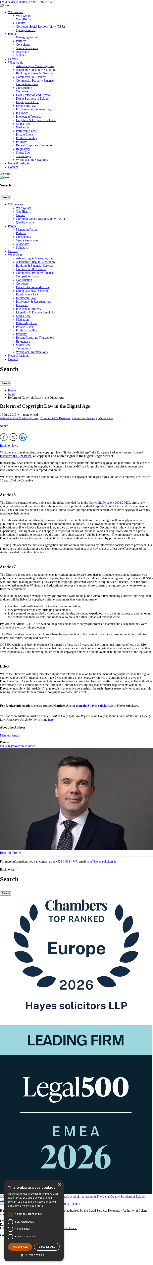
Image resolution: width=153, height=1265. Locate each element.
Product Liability (26, 138)
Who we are (15, 12)
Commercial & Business (31, 77)
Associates (22, 51)
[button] (34, 1255)
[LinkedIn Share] (23, 437)
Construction (24, 87)
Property (21, 141)
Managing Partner (27, 37)
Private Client (24, 134)
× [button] (59, 1184)
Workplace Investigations (32, 159)
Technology (23, 156)
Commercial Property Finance (35, 80)
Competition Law (27, 84)
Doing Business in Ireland (32, 98)
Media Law (23, 123)
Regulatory (23, 149)
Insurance (22, 113)
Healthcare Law (26, 105)
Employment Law (27, 102)
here (51, 719)
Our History (23, 19)
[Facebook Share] (4, 437)
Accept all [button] (20, 1246)
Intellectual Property (28, 116)
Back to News (9, 445)
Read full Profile (10, 852)
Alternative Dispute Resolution (35, 69)
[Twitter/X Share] (13, 437)
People (12, 33)
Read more (36, 1205)
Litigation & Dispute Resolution (36, 120)
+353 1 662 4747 (41, 1)
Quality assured (25, 30)
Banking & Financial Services (35, 73)
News (11, 394)
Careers (13, 59)
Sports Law (23, 152)
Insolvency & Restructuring (33, 109)
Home (12, 390)
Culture (20, 23)
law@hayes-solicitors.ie (15, 1)
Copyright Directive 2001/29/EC (109, 502)
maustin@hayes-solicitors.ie (94, 705)
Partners (21, 41)
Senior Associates (27, 48)
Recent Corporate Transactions (35, 145)
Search (6, 197)
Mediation (22, 127)
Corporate (22, 91)
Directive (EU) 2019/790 (16, 456)
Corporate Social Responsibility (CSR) (40, 26)
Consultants (23, 44)
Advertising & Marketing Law (35, 66)
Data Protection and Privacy (33, 95)
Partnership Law (26, 131)
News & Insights (18, 163)
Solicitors (22, 55)
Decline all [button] (47, 1246)
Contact (13, 167)
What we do (15, 62)
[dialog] (34, 1220)
